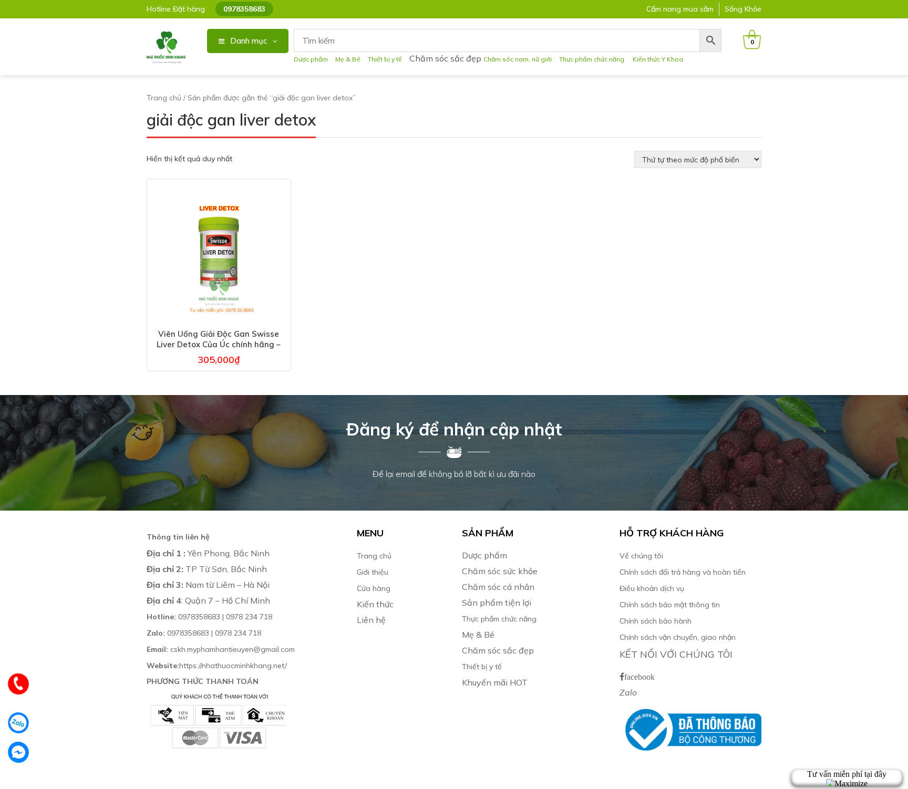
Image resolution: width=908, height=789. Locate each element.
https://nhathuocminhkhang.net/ (218, 665)
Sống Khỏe (743, 9)
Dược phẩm (311, 59)
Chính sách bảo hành (656, 621)
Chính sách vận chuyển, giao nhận (678, 637)
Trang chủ (164, 97)
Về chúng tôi (641, 555)
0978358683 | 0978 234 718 (209, 616)
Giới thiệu (372, 572)
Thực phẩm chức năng (593, 59)
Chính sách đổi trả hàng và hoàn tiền (683, 572)
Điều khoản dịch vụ (652, 588)
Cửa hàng (373, 588)
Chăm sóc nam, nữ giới (517, 59)
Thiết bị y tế (385, 59)
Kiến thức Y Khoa (658, 59)
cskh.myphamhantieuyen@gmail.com (221, 649)
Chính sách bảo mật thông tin (670, 604)
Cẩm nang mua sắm (680, 9)
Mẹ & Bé (347, 59)
